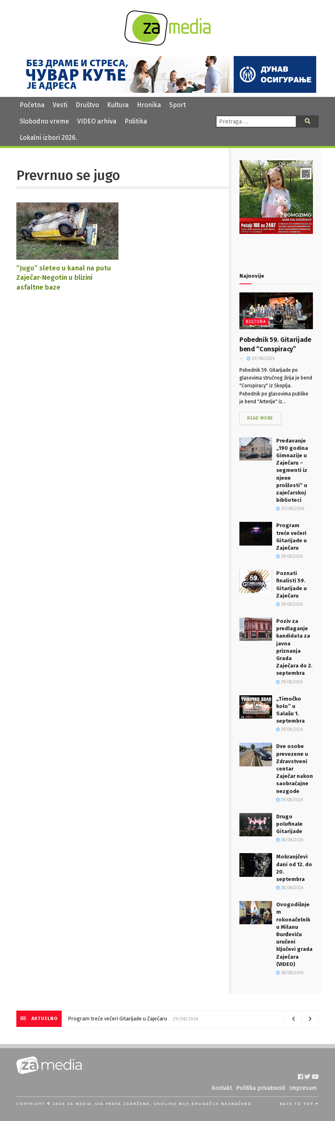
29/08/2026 (291, 556)
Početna (32, 105)
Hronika (149, 105)
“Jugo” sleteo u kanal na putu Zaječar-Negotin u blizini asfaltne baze (63, 277)
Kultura (118, 105)
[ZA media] (167, 43)
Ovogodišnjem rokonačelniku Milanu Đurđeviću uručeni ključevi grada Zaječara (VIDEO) (294, 934)
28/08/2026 (291, 840)
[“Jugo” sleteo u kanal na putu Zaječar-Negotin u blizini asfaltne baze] (67, 255)
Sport (177, 105)
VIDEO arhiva (96, 121)
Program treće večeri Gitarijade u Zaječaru (117, 1018)
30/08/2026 (262, 358)
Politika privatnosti (260, 1088)
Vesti (60, 105)
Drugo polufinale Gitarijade (289, 823)
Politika (136, 121)
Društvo (87, 105)
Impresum (303, 1088)
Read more (260, 418)
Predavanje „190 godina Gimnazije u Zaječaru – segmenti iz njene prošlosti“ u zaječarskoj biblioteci (292, 470)
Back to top (297, 1103)
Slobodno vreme (44, 121)
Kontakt (222, 1088)
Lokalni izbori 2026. (48, 138)
